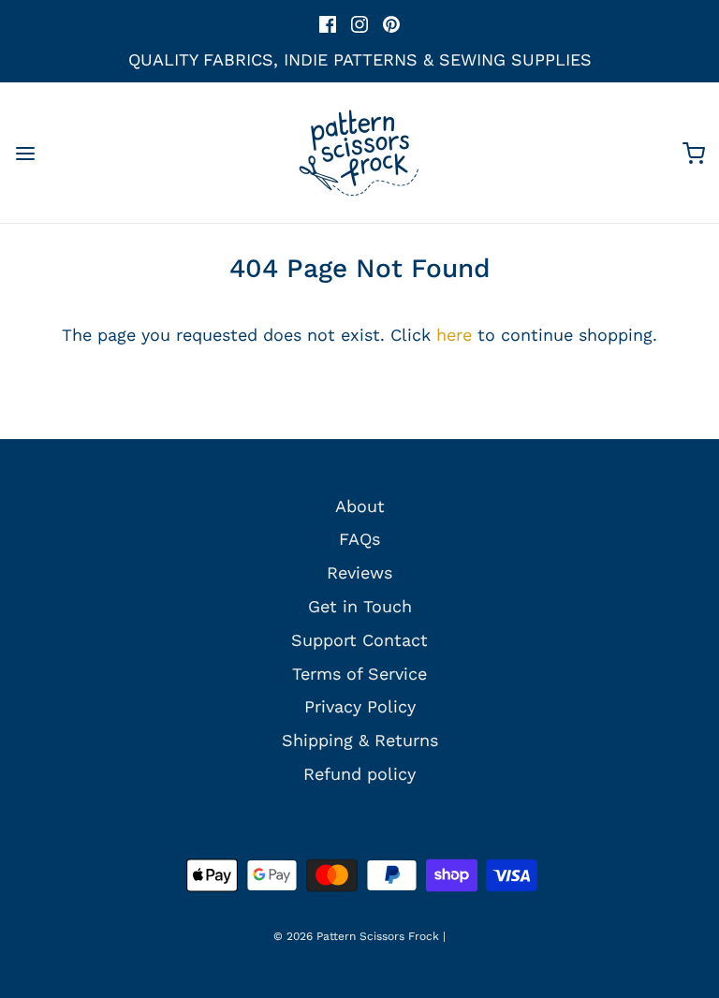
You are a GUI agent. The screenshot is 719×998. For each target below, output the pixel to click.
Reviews (359, 572)
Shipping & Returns (360, 740)
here (454, 335)
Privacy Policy (360, 706)
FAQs (359, 539)
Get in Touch (360, 606)
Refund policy (359, 774)
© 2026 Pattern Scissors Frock (356, 936)
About (360, 506)
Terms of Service (359, 673)
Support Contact (359, 640)
